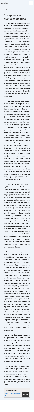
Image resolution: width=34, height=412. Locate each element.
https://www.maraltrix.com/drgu (13, 394)
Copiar (25, 394)
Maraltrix (4, 3)
